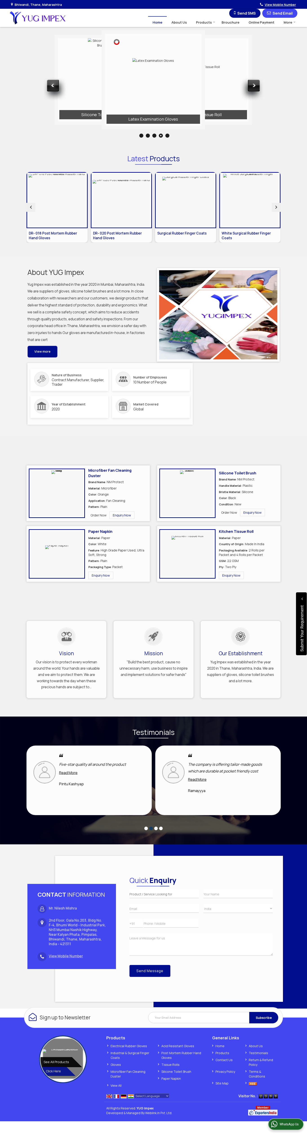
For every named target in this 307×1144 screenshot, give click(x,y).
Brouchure (230, 22)
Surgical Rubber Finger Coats (182, 233)
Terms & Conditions (257, 1073)
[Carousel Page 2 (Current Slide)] (151, 828)
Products (204, 22)
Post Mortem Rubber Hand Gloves (181, 1055)
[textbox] (164, 893)
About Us (179, 22)
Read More (68, 772)
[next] (276, 207)
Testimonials (258, 1053)
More (288, 22)
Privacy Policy (225, 1071)
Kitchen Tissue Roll (236, 531)
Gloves (116, 1064)
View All (116, 1085)
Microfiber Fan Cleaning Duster (49, 110)
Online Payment (261, 22)
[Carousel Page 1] (146, 828)
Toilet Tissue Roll (205, 114)
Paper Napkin (100, 531)
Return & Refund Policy (261, 1062)
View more (42, 351)
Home (157, 22)
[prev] (30, 207)
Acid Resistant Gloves (177, 1046)
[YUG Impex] (38, 17)
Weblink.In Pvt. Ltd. (158, 1113)
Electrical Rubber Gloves (129, 1046)
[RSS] (253, 1083)
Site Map (222, 1083)
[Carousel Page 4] (161, 828)
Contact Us (224, 1060)
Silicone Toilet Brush (101, 114)
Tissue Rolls (170, 1064)
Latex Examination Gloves (153, 119)
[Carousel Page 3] (156, 828)
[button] (280, 4)
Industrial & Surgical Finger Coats (130, 1055)
